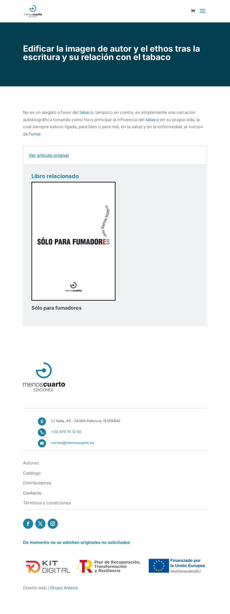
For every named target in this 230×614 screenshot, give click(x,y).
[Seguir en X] (40, 524)
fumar (35, 134)
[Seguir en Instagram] (53, 524)
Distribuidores (37, 483)
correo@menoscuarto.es (72, 442)
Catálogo (32, 473)
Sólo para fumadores (56, 308)
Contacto (32, 493)
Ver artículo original (49, 155)
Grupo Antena (64, 587)
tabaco (86, 112)
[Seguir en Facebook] (28, 524)
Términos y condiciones (47, 502)
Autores (31, 463)
